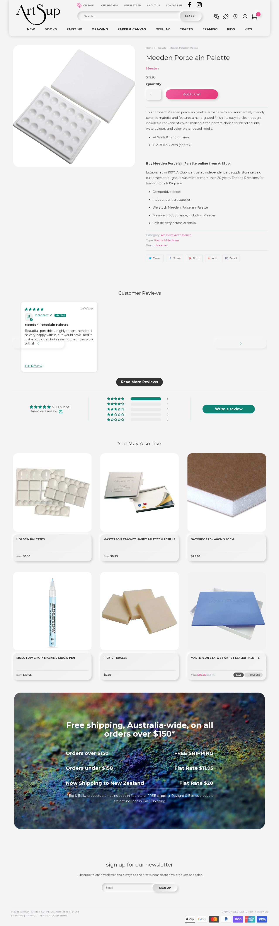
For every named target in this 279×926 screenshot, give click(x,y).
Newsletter (132, 5)
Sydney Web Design (235, 912)
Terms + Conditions (54, 915)
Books (50, 29)
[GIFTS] (216, 17)
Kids (231, 29)
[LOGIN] (245, 17)
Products (161, 47)
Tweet (157, 258)
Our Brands (109, 5)
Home (149, 47)
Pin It (196, 258)
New (31, 29)
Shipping (17, 915)
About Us (153, 5)
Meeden (152, 68)
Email (233, 258)
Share (176, 258)
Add (214, 258)
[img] (34, 309)
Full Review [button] (33, 366)
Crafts (186, 29)
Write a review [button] (229, 409)
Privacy (31, 915)
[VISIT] (235, 17)
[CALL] (226, 17)
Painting (74, 29)
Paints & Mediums (166, 240)
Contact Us (174, 5)
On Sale (88, 5)
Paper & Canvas (131, 29)
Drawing (100, 29)
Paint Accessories (178, 235)
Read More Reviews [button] (139, 382)
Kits (248, 29)
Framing (210, 29)
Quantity (153, 84)
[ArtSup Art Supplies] (38, 24)
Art (163, 235)
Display (163, 29)
